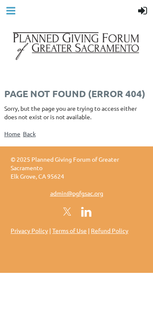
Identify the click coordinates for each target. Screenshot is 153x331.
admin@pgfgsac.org (76, 193)
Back (29, 133)
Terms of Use (69, 230)
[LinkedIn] (86, 212)
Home (12, 133)
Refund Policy (109, 230)
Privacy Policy (29, 230)
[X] (67, 212)
